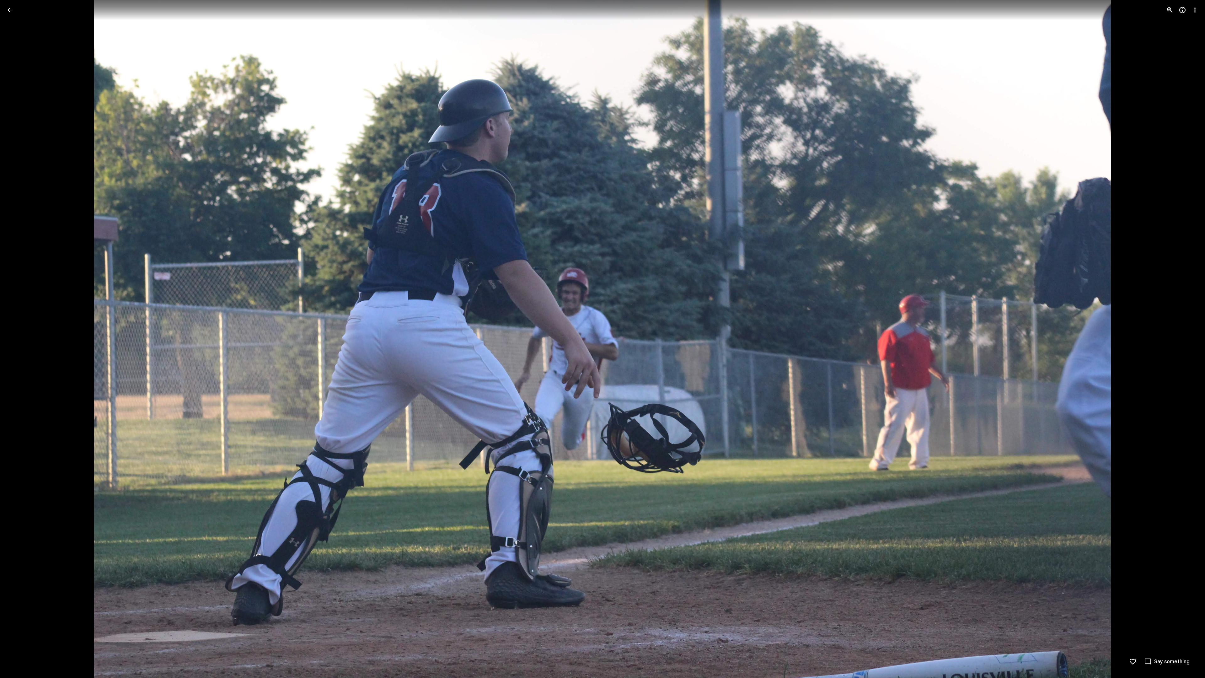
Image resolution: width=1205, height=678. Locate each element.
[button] (17, 339)
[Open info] (1182, 10)
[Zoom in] (1170, 10)
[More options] (1195, 10)
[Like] (1133, 661)
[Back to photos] (10, 10)
